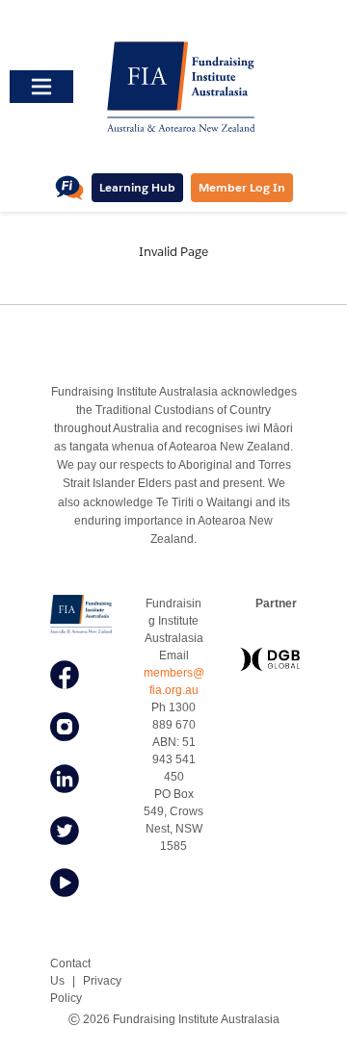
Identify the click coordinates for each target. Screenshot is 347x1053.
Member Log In (242, 187)
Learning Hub (137, 187)
